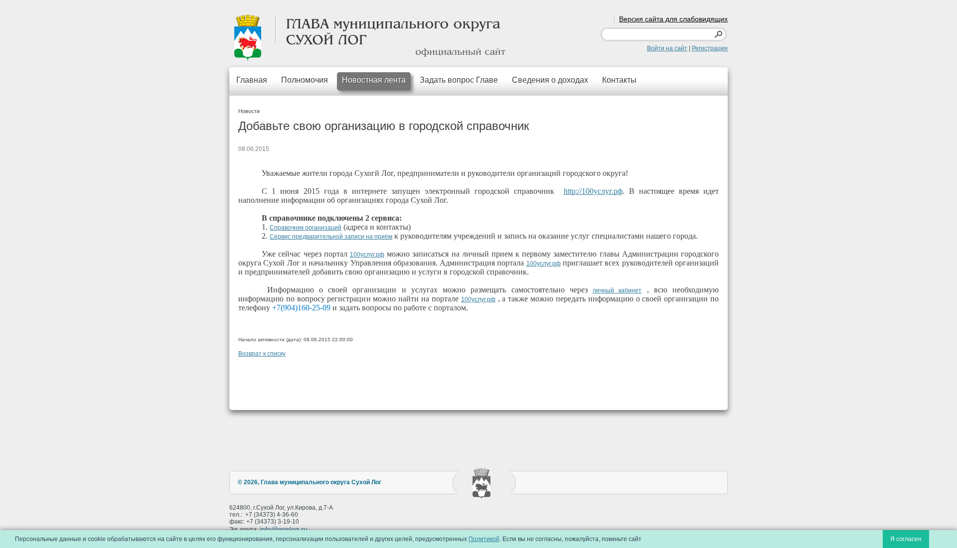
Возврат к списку (262, 353)
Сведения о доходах (550, 80)
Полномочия (304, 80)
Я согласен (906, 539)
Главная (251, 80)
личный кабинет (617, 290)
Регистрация (710, 48)
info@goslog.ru (284, 529)
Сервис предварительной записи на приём (331, 236)
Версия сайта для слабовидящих (673, 19)
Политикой (484, 539)
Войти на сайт (667, 48)
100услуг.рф (367, 254)
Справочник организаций (305, 227)
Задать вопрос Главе (459, 80)
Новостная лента (374, 80)
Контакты (619, 80)
